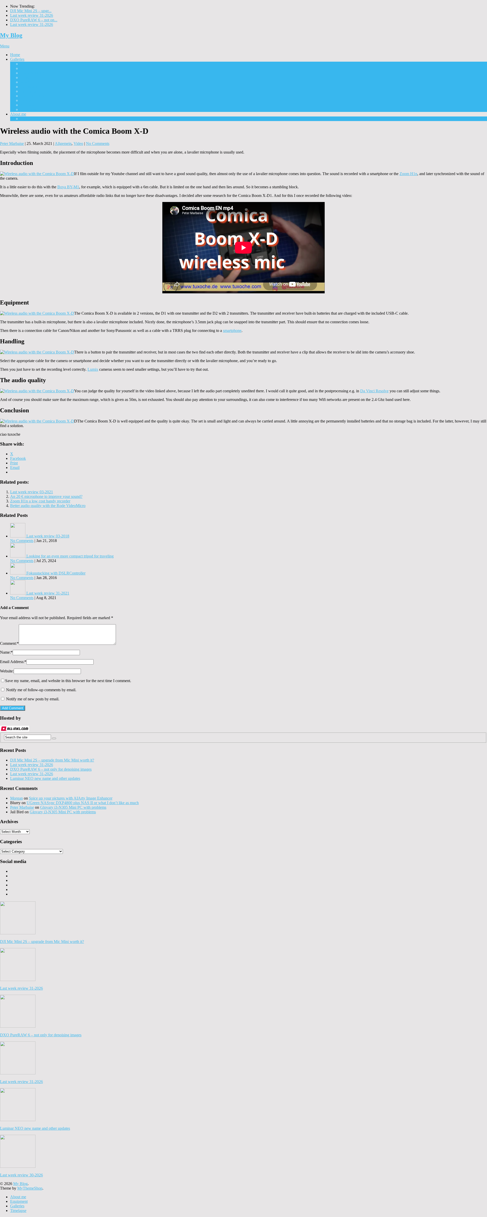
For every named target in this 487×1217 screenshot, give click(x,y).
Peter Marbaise (12, 143)
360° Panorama (32, 96)
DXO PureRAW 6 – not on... (33, 20)
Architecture (30, 68)
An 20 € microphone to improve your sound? (46, 496)
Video (78, 143)
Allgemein (63, 143)
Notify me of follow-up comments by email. (41, 690)
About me (18, 114)
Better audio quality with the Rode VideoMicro (47, 505)
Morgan (16, 798)
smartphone (232, 330)
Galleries (17, 59)
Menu (4, 46)
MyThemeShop (29, 1188)
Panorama (28, 91)
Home (15, 55)
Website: (7, 671)
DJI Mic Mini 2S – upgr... (30, 11)
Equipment (29, 118)
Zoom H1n (408, 174)
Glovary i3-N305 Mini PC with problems (73, 807)
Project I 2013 (31, 64)
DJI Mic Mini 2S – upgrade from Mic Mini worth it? (52, 760)
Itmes (24, 77)
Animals (27, 105)
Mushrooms (29, 82)
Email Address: (13, 662)
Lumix (93, 369)
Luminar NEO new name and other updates (45, 778)
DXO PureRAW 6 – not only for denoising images (51, 769)
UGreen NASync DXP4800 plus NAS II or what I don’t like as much (83, 803)
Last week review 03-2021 (31, 492)
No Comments (97, 143)
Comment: (9, 643)
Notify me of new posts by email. (32, 699)
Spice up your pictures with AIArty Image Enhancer (70, 798)
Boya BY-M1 (68, 187)
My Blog (11, 35)
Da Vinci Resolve (374, 391)
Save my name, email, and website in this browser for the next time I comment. (68, 681)
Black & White (32, 73)
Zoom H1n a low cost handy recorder (40, 501)
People (25, 100)
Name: (6, 652)
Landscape (29, 86)
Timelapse (28, 109)
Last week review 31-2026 (31, 15)
